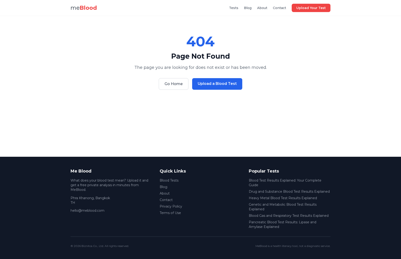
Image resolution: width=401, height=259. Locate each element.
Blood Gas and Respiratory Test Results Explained (289, 216)
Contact (279, 8)
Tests (233, 8)
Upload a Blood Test (217, 83)
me (84, 7)
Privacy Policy (171, 206)
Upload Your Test (311, 8)
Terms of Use (170, 213)
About (262, 8)
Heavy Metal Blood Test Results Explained (283, 198)
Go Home (174, 84)
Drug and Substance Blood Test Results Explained (289, 191)
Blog (248, 8)
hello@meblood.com (87, 210)
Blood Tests (169, 180)
